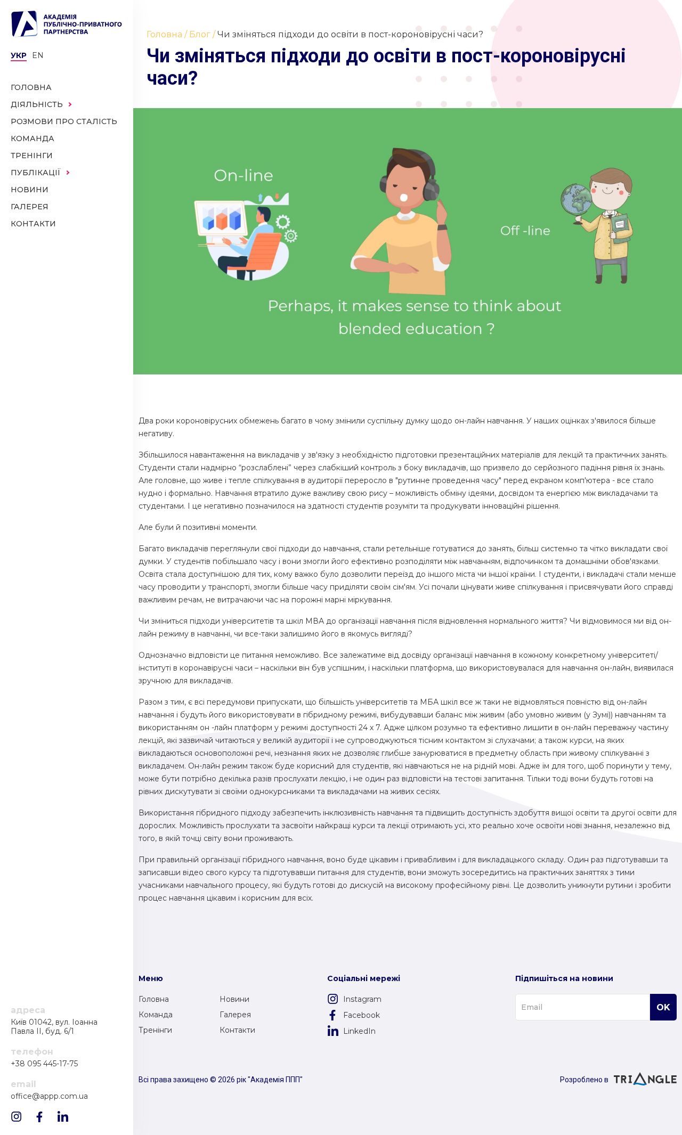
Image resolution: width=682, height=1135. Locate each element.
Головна (154, 999)
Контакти (237, 1030)
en (38, 55)
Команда (156, 1014)
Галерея (235, 1014)
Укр (19, 55)
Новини (234, 999)
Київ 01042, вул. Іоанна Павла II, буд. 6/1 (54, 1027)
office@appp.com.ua (49, 1096)
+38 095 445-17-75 (44, 1063)
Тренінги (155, 1030)
